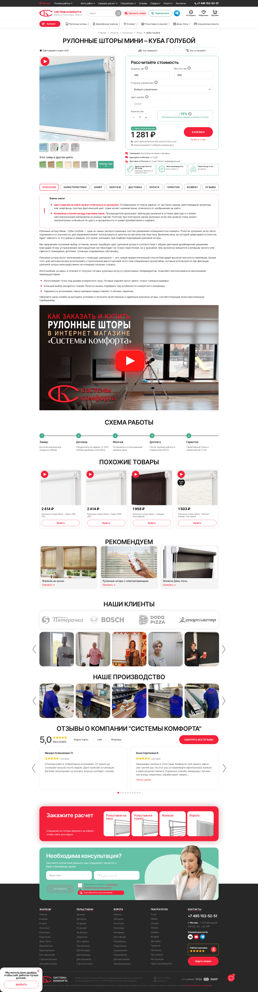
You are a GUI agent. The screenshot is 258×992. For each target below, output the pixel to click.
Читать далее (143, 779)
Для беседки (83, 950)
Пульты (117, 914)
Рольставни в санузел (156, 24)
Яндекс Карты (81, 739)
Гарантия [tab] (173, 187)
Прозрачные (83, 945)
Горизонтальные (48, 959)
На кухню (44, 927)
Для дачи (81, 919)
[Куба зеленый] (43, 164)
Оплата (154, 927)
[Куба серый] (93, 164)
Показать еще (105, 165)
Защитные (82, 936)
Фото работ (87, 3)
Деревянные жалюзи (107, 24)
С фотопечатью (85, 963)
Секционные (120, 950)
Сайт (99, 739)
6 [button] (130, 793)
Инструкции (157, 959)
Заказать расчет (106, 3)
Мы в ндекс (59, 741)
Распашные (120, 941)
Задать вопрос (203, 961)
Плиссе (43, 914)
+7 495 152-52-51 (202, 916)
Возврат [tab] (192, 187)
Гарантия (155, 945)
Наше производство (161, 963)
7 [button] (132, 793)
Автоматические (48, 963)
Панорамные (120, 954)
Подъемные (120, 945)
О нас (154, 914)
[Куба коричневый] (51, 164)
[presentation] (150, 75)
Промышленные (122, 963)
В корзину (198, 132)
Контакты (181, 3)
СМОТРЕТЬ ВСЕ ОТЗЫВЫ (198, 739)
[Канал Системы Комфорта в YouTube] (196, 937)
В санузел (82, 927)
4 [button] (125, 793)
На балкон (82, 932)
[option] (77, 98)
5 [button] (128, 793)
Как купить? (157, 954)
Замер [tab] (98, 187)
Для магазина (84, 959)
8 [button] (135, 793)
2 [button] (121, 793)
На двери (81, 923)
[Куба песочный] (76, 164)
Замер (154, 918)
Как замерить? (150, 50)
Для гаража (83, 941)
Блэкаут (131, 24)
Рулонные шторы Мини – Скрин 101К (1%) (59, 515)
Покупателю (127, 3)
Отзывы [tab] (210, 187)
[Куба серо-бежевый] (84, 164)
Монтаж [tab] (115, 187)
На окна (81, 914)
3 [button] (123, 793)
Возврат (155, 936)
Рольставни (85, 909)
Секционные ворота (208, 24)
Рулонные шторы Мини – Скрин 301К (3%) (104, 515)
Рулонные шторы (78, 24)
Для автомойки (122, 959)
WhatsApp (116, 739)
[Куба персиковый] (68, 164)
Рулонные (44, 932)
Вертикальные (47, 950)
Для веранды (83, 954)
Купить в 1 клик (198, 139)
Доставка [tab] (135, 187)
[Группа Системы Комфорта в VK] (190, 937)
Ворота (118, 909)
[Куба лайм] (59, 164)
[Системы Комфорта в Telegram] (202, 937)
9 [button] (137, 793)
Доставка (156, 941)
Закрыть (21, 984)
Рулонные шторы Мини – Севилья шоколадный (148, 515)
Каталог (51, 23)
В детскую (44, 936)
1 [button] (118, 793)
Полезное (156, 950)
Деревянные (46, 945)
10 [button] (140, 793)
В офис (43, 923)
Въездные (119, 932)
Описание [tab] (49, 187)
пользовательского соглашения (198, 985)
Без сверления (47, 954)
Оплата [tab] (154, 187)
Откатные (119, 923)
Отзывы (143, 3)
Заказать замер (137, 13)
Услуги (167, 3)
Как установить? (198, 50)
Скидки (154, 3)
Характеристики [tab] (74, 187)
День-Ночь (182, 24)
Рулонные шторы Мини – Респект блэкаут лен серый (193, 515)
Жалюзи (45, 909)
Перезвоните (162, 13)
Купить (61, 522)
